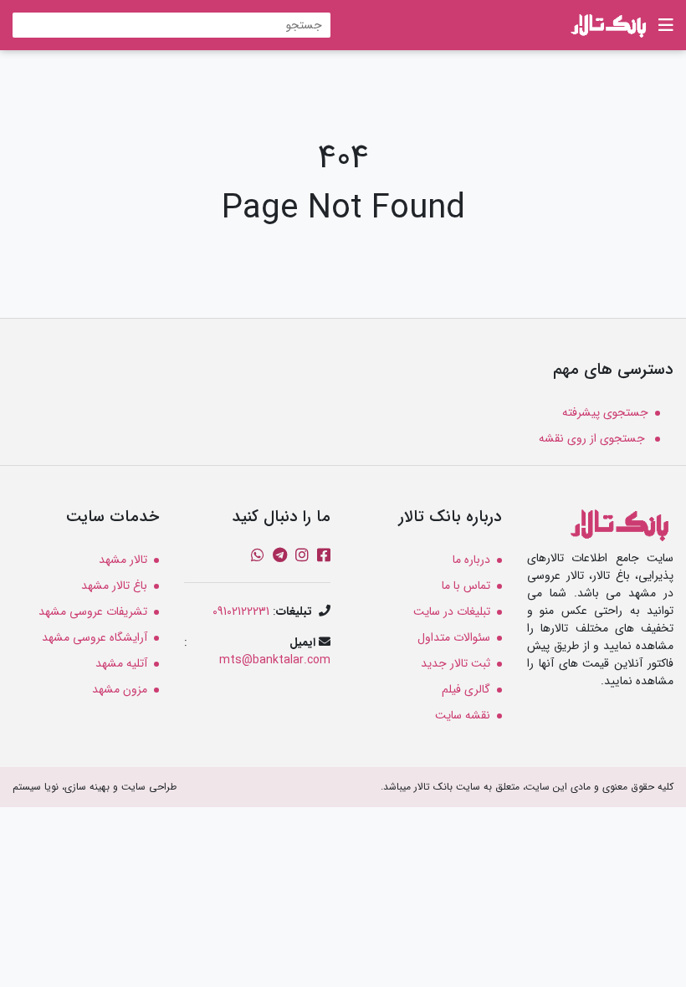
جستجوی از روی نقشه (593, 438)
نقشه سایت (462, 715)
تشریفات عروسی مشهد (92, 611)
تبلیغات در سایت (451, 611)
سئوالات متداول (453, 637)
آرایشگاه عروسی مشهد (94, 637)
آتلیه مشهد (121, 663)
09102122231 (240, 611)
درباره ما (471, 559)
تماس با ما (466, 585)
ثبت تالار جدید (455, 663)
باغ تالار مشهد (114, 585)
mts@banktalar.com (274, 660)
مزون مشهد (119, 689)
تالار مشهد (123, 559)
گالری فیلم (466, 689)
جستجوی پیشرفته (605, 412)
